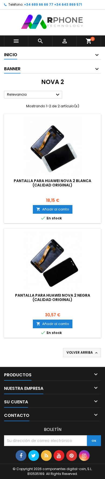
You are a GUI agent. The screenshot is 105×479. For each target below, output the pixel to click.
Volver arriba (82, 352)
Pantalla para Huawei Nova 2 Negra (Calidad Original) (52, 297)
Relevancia (34, 95)
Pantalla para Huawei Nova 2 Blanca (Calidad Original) (52, 183)
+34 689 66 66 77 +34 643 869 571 (53, 4)
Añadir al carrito (52, 209)
